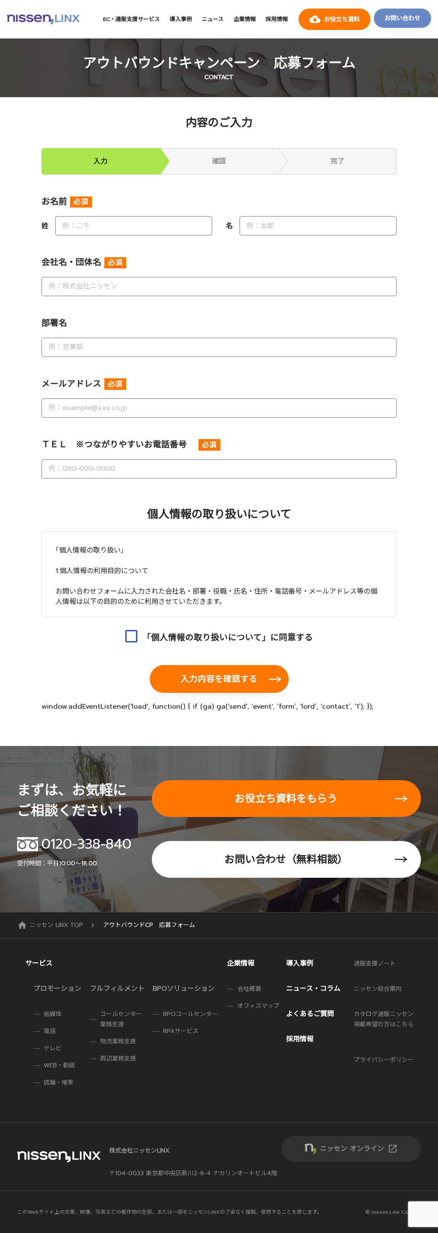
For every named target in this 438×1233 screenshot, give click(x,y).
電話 (50, 1031)
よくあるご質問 (310, 1014)
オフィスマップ (258, 1005)
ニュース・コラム (313, 988)
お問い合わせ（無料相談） (286, 859)
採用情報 (277, 19)
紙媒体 (53, 1014)
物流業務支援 (118, 1041)
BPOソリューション (184, 988)
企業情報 (245, 19)
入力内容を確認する (219, 679)
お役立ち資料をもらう (286, 798)
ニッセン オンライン (359, 1149)
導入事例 (181, 19)
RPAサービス (180, 1031)
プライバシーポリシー (384, 1059)
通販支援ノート (375, 963)
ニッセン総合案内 (378, 988)
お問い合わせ (402, 18)
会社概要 (249, 988)
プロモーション (57, 988)
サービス (39, 963)
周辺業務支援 (118, 1058)
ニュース (213, 19)
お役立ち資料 (334, 19)
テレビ (53, 1048)
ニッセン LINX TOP (51, 925)
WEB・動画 (59, 1065)
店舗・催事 (59, 1082)
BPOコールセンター (190, 1014)
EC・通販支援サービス (131, 19)
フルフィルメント (117, 988)
